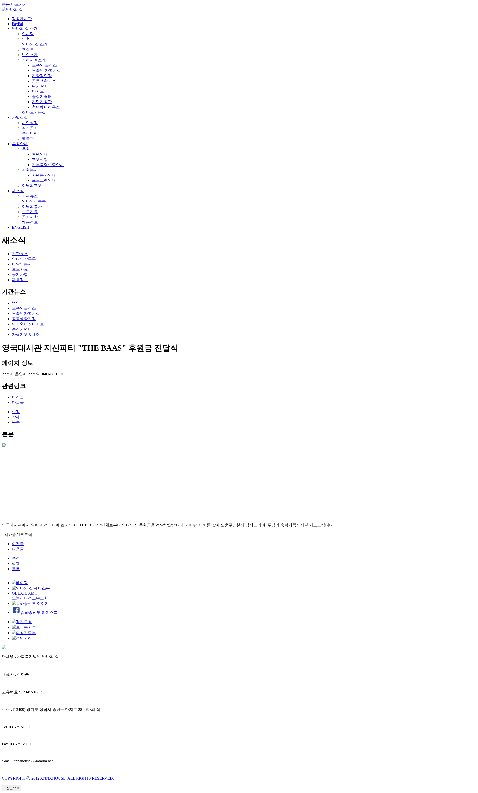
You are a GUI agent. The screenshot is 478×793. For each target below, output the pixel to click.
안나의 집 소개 (25, 28)
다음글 (18, 402)
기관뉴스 (30, 196)
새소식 (18, 191)
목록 (16, 422)
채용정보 (30, 222)
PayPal (17, 24)
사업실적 (20, 117)
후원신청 (40, 159)
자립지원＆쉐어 (26, 334)
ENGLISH (20, 227)
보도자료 (30, 212)
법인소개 (30, 55)
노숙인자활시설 (26, 313)
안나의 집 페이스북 (33, 588)
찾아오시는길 (34, 112)
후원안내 (20, 144)
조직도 (28, 49)
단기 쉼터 (40, 86)
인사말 (28, 34)
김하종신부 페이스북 (39, 612)
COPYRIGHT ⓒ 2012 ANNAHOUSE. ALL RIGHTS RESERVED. (58, 778)
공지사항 (30, 217)
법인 (16, 303)
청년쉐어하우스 (46, 107)
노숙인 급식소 (44, 65)
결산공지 (30, 128)
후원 (26, 149)
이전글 (18, 397)
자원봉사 (30, 170)
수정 (16, 412)
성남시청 (24, 638)
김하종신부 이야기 (32, 603)
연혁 (26, 39)
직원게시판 (22, 19)
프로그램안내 (44, 180)
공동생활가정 (44, 81)
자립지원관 (42, 102)
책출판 (28, 138)
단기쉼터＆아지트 (28, 324)
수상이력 (30, 133)
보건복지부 (26, 627)
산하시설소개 (34, 60)
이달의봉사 (32, 206)
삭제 (16, 417)
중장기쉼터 (42, 96)
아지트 (38, 91)
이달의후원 (32, 185)
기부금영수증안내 (48, 165)
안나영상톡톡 (34, 201)
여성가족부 (26, 633)
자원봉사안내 (44, 175)
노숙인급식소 (24, 308)
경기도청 (24, 622)
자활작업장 (42, 76)
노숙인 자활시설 (46, 70)
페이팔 (22, 583)
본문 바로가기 (14, 4)
